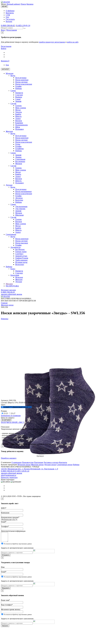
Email (3, 522)
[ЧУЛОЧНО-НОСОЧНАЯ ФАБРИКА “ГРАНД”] (5, 2)
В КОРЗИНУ (6, 420)
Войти (3, 48)
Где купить (10, 19)
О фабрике (10, 11)
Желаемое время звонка (10, 609)
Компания (5, 513)
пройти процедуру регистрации (52, 42)
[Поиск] (24, 28)
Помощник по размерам (11, 416)
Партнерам (38, 462)
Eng (7, 65)
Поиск (23, 4)
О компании (16, 462)
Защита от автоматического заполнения (17, 548)
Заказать (5, 626)
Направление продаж (10, 517)
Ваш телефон (7, 605)
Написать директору (9, 477)
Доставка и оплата (51, 462)
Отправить (6, 555)
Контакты (10, 13)
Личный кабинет (13, 4)
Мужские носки (24, 465)
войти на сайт (72, 42)
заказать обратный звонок (11, 294)
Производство (28, 462)
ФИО (3, 508)
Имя (2, 567)
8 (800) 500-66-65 (8, 25)
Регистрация (6, 46)
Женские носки (37, 465)
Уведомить (6, 588)
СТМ (8, 15)
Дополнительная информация (13, 531)
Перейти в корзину (8, 458)
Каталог (9, 21)
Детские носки (50, 465)
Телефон (5, 526)
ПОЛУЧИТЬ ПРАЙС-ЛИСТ (12, 422)
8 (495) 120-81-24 (23, 25)
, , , (29, 469)
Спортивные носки (64, 465)
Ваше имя (5, 600)
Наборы (76, 465)
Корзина (30, 4)
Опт (7, 17)
